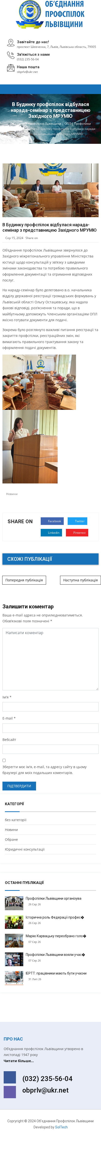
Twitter (79, 521)
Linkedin (53, 533)
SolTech (61, 1127)
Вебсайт (9, 739)
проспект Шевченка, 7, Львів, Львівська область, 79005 (56, 47)
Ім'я (5, 697)
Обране (11, 839)
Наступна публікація (80, 580)
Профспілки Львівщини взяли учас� (55, 955)
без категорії (15, 819)
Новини (12, 494)
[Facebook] (10, 1077)
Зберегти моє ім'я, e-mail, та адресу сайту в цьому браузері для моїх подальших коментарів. (44, 769)
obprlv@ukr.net (45, 1090)
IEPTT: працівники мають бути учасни (56, 973)
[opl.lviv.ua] (51, 14)
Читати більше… (19, 1060)
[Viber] (10, 1092)
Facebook (54, 521)
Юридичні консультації (25, 849)
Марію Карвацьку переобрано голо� (56, 936)
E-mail (7, 718)
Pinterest (79, 533)
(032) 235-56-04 (28, 59)
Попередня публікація (24, 580)
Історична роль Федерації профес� (55, 917)
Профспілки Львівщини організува (53, 898)
